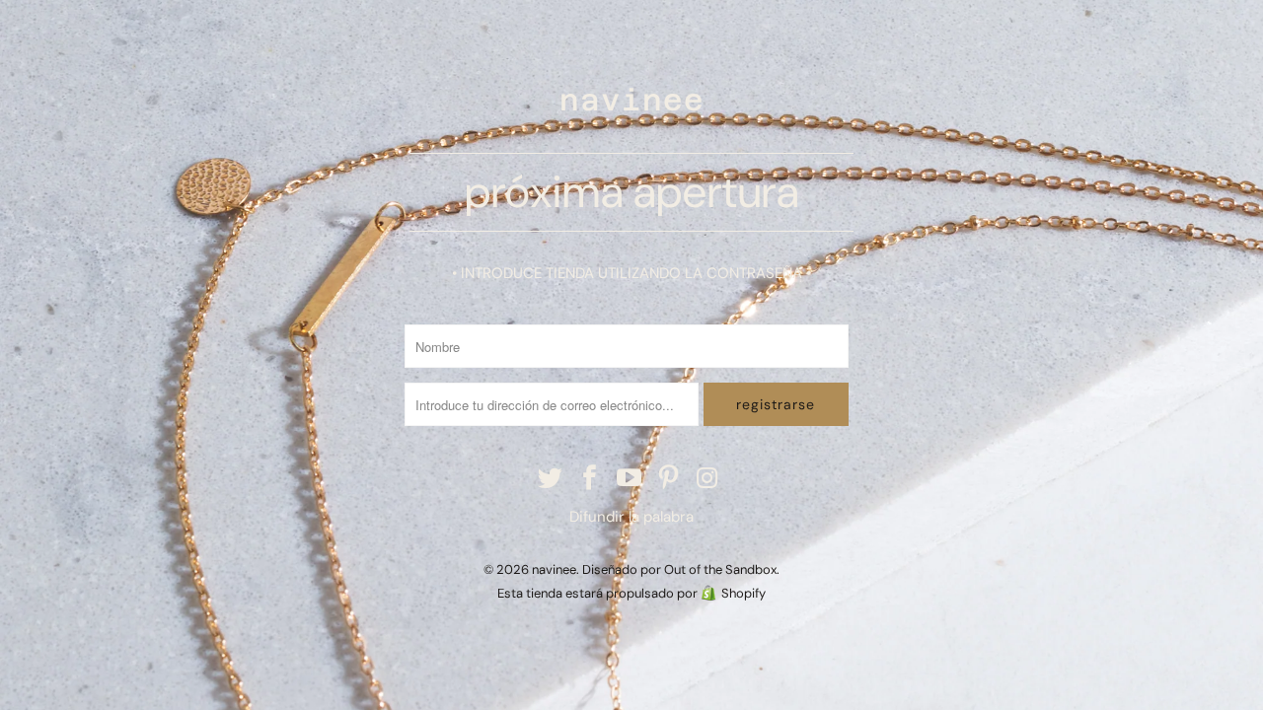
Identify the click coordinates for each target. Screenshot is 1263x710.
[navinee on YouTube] (629, 479)
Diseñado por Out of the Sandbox (679, 569)
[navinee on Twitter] (551, 479)
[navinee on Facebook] (590, 479)
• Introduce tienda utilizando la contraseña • (631, 273)
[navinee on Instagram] (708, 479)
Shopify (743, 593)
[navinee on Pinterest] (669, 479)
